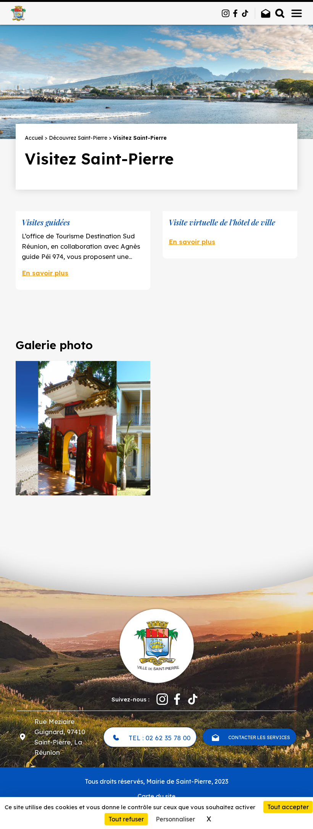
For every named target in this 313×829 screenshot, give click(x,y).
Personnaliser (175, 819)
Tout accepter (288, 807)
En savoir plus (45, 273)
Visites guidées (46, 222)
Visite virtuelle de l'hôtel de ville (222, 222)
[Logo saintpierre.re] (156, 645)
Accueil (34, 137)
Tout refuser (126, 819)
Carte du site (156, 796)
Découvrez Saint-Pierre (78, 137)
